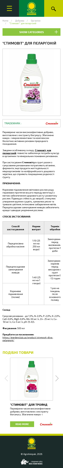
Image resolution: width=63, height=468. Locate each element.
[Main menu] (9, 8)
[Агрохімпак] (31, 8)
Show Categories (31, 32)
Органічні (35, 20)
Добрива (19, 20)
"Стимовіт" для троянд (28, 404)
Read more (22, 424)
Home (5, 20)
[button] (31, 82)
